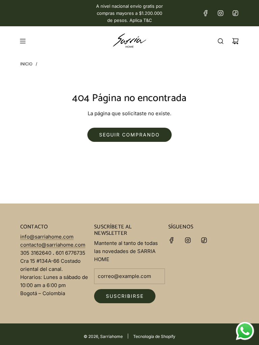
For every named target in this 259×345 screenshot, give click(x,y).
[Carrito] (235, 41)
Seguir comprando (129, 134)
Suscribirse (125, 296)
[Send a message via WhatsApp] (245, 331)
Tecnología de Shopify (154, 336)
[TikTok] (235, 13)
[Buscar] (220, 41)
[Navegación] (22, 41)
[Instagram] (220, 13)
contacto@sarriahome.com (52, 245)
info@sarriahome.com (47, 236)
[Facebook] (205, 13)
